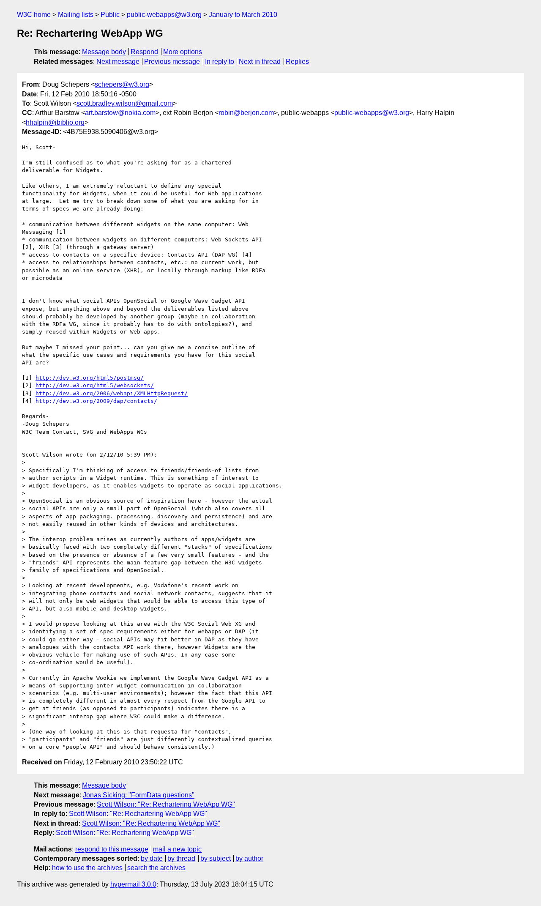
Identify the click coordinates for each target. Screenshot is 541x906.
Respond (144, 51)
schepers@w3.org (122, 84)
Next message (117, 61)
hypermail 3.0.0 (133, 884)
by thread (181, 858)
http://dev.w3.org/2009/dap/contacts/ (96, 401)
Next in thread (260, 61)
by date (152, 858)
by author (249, 858)
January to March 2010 (243, 14)
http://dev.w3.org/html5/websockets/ (95, 385)
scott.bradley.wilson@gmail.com (125, 103)
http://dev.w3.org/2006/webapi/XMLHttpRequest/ (112, 393)
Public (110, 14)
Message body (104, 51)
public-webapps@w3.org (164, 14)
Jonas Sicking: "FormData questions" (138, 795)
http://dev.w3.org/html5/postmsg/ (90, 378)
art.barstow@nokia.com (120, 112)
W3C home (34, 14)
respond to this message (111, 849)
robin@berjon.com (246, 112)
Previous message (172, 61)
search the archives (156, 867)
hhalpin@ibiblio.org (55, 122)
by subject (215, 858)
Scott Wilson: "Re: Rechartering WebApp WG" (166, 804)
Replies (297, 61)
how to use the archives (87, 867)
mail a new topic (177, 849)
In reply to (219, 61)
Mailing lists (75, 14)
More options (182, 51)
